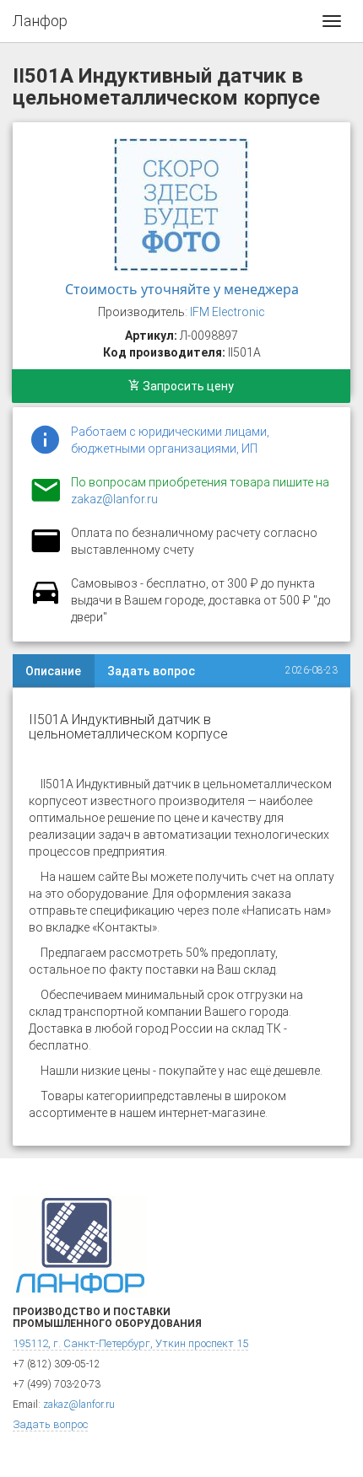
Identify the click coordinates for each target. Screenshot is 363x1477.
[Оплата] (45, 551)
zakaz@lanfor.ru (114, 499)
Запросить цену (187, 386)
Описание (53, 671)
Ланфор (40, 21)
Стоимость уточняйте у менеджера (182, 289)
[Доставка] (45, 602)
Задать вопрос (151, 671)
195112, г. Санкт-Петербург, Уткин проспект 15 (130, 1343)
